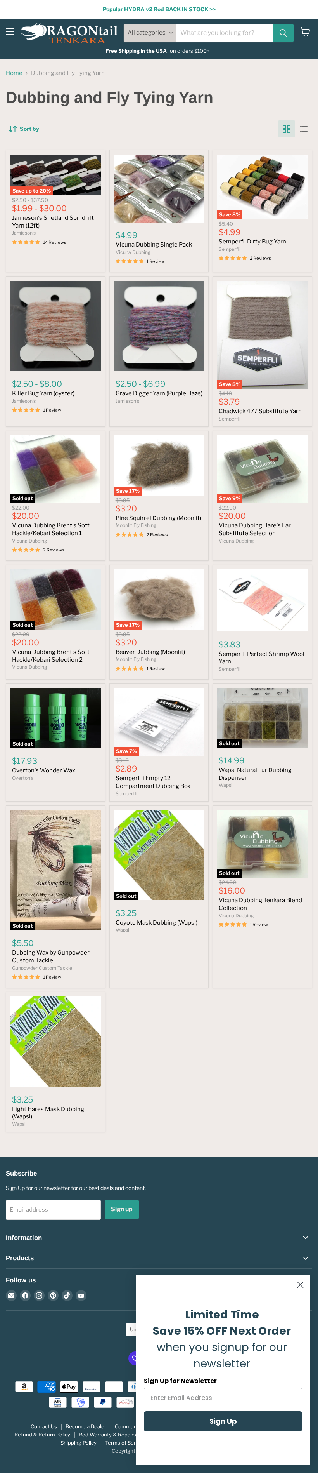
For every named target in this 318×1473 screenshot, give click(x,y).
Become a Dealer (86, 1426)
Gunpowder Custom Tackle (42, 968)
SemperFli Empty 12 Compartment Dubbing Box (153, 782)
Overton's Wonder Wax (43, 770)
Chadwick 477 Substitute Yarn (260, 411)
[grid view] (286, 128)
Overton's (22, 778)
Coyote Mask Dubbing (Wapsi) (156, 922)
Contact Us (44, 1426)
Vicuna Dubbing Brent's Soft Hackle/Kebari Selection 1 (51, 529)
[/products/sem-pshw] (262, 600)
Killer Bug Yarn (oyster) (43, 393)
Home (14, 73)
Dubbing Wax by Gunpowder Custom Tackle (51, 956)
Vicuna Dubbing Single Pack (154, 244)
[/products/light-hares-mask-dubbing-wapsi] (55, 1041)
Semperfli (229, 249)
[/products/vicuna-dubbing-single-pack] (159, 188)
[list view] (303, 128)
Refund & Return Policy (42, 1434)
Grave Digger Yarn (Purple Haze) (159, 393)
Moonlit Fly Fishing (136, 525)
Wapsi (225, 785)
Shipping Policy (78, 1443)
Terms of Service (125, 1443)
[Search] (283, 33)
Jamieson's (24, 233)
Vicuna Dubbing (133, 252)
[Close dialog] (300, 1285)
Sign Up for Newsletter (180, 1380)
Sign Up (223, 1421)
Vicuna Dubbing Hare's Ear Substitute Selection (255, 529)
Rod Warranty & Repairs (107, 1434)
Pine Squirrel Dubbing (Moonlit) (158, 518)
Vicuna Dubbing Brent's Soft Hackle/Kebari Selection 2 (51, 656)
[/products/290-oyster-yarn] (55, 326)
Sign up (122, 1209)
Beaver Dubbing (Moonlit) (150, 652)
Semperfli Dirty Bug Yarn (252, 241)
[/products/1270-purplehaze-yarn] (159, 326)
